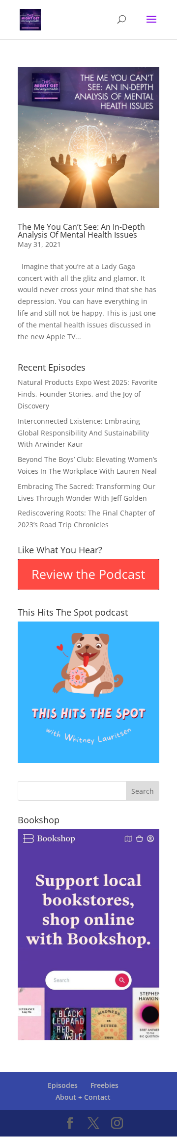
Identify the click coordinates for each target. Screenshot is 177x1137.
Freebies (104, 1085)
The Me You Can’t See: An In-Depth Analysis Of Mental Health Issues (81, 230)
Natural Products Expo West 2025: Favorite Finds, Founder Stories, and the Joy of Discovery (87, 394)
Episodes (63, 1085)
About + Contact (83, 1097)
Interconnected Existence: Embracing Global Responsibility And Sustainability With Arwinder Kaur (83, 432)
